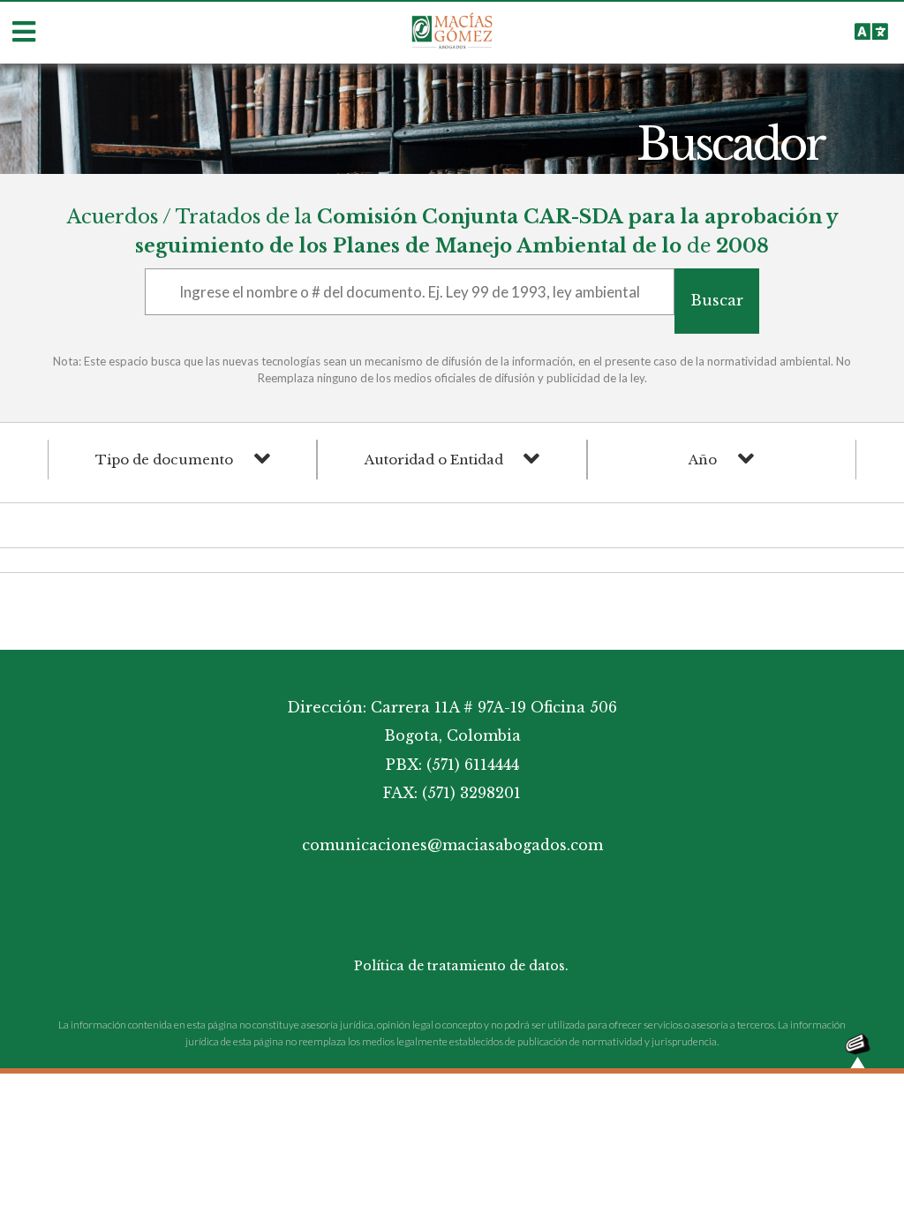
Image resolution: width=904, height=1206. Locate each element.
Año (703, 459)
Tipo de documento (164, 459)
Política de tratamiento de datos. (461, 966)
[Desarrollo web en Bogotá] (857, 1049)
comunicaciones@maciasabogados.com (452, 845)
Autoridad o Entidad (434, 459)
